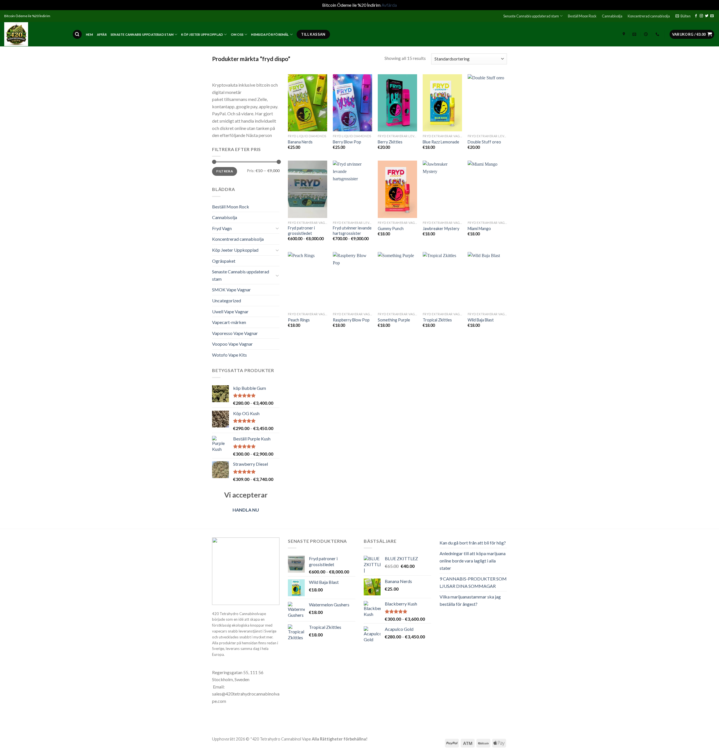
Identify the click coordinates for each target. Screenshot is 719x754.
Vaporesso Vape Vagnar (235, 333)
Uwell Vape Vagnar (230, 311)
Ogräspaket (223, 261)
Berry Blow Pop (347, 141)
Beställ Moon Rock (582, 16)
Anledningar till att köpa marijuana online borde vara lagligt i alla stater (473, 560)
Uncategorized (226, 300)
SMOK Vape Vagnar (231, 289)
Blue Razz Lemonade (441, 141)
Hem (89, 34)
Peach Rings (299, 320)
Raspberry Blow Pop (351, 320)
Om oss (237, 34)
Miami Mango (479, 228)
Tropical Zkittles (437, 320)
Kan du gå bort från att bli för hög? (473, 542)
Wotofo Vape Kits (229, 354)
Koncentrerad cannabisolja (649, 16)
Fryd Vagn (222, 228)
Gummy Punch (391, 228)
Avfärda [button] (389, 5)
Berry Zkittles (390, 141)
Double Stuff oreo (484, 141)
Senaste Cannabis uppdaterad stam (531, 16)
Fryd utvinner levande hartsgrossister (352, 231)
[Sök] (77, 34)
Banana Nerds (300, 141)
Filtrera (224, 171)
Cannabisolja (612, 16)
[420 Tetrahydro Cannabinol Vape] (34, 34)
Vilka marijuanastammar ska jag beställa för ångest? (470, 600)
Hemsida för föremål (270, 34)
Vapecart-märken (229, 322)
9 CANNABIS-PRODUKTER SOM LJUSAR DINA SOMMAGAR (473, 582)
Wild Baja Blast (481, 320)
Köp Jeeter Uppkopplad (202, 34)
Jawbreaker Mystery (441, 228)
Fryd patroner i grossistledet (301, 231)
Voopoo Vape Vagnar (232, 343)
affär (102, 34)
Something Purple (394, 320)
